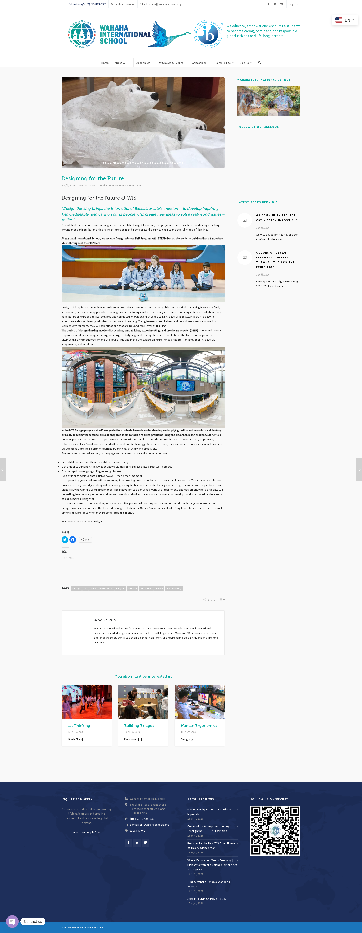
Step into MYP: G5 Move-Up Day (206, 899)
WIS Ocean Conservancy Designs (82, 521)
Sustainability (174, 588)
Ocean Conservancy (101, 588)
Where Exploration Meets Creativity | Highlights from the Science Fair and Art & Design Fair (212, 865)
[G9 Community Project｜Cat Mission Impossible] (244, 220)
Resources (146, 588)
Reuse (159, 588)
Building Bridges (139, 726)
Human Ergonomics (199, 726)
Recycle (120, 588)
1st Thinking (79, 726)
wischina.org (138, 830)
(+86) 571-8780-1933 (142, 819)
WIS (93, 185)
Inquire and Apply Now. (87, 832)
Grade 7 (123, 185)
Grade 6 (113, 185)
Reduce (132, 588)
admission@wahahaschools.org (162, 4)
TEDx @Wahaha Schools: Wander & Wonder (208, 884)
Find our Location (125, 4)
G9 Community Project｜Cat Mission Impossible (210, 812)
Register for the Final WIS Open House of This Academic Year (211, 846)
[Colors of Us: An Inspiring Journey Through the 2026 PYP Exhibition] (244, 257)
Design (104, 185)
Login (292, 4)
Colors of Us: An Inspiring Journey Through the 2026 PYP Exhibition (208, 829)
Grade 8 (133, 185)
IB (140, 185)
